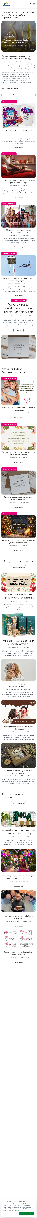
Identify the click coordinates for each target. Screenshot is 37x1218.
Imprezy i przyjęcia (9, 203)
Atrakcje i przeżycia (9, 154)
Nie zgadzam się (10, 1213)
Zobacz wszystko (18, 95)
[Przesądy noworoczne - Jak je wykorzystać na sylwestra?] (18, 36)
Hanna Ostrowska (14, 185)
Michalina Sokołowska (10, 45)
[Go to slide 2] (31, 49)
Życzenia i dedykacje (9, 102)
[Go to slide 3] (33, 49)
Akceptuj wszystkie (26, 1213)
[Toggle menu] (34, 4)
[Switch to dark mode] (30, 4)
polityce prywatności (19, 1210)
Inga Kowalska (13, 457)
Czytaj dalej (18, 330)
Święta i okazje (9, 36)
